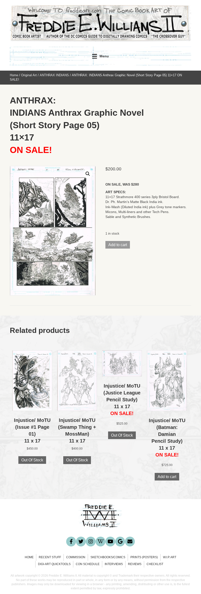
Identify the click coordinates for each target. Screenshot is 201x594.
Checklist (155, 564)
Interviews (114, 564)
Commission (75, 557)
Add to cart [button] (167, 477)
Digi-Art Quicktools (54, 564)
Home (14, 75)
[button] (87, 173)
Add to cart (117, 245)
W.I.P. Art (169, 557)
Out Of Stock (32, 460)
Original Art (29, 75)
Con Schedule (88, 564)
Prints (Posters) (144, 557)
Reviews (134, 564)
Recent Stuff (50, 557)
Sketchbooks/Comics (107, 557)
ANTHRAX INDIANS (54, 75)
